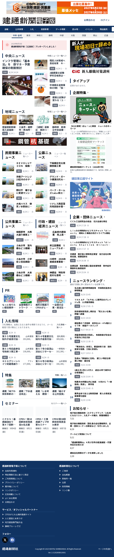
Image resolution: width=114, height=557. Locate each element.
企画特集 (79, 92)
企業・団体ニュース (88, 217)
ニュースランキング (88, 280)
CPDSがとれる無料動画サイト (16, 514)
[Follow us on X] (5, 540)
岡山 (95, 35)
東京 (28, 35)
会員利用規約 (9, 470)
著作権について (10, 486)
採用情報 (64, 486)
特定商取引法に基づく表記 (15, 474)
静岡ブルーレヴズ (11, 526)
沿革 (62, 482)
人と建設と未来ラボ (12, 518)
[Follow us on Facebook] (12, 540)
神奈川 (39, 35)
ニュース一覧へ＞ (28, 155)
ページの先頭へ (105, 549)
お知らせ (79, 408)
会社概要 (64, 474)
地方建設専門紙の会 (12, 522)
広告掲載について (11, 494)
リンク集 (64, 490)
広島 (106, 35)
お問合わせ (89, 20)
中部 (62, 35)
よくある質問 (9, 498)
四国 (84, 35)
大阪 (73, 35)
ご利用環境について (12, 478)
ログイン (105, 20)
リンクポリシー (10, 490)
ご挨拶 (63, 470)
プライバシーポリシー (13, 482)
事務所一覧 (65, 478)
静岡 (51, 35)
